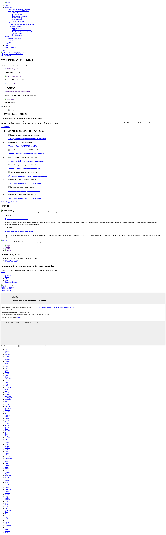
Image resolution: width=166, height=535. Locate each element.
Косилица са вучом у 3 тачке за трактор (25, 198)
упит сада (4, 272)
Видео (10, 40)
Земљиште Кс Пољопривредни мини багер (26, 161)
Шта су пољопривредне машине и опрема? (19, 231)
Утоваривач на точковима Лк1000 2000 (21, 24)
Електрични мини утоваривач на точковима (27, 139)
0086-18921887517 (11, 262)
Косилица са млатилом (19, 16)
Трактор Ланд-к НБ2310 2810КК (19, 9)
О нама (7, 37)
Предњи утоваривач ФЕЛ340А (18, 11)
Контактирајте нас (11, 47)
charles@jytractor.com (11, 260)
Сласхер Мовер (17, 19)
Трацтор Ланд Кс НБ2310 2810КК (22, 146)
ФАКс (7, 45)
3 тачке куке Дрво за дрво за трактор (24, 191)
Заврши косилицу (18, 21)
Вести (7, 43)
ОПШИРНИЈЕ (5, 127)
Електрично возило (14, 26)
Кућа (6, 5)
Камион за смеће (17, 28)
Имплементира (13, 12)
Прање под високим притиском (22, 31)
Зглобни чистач (17, 35)
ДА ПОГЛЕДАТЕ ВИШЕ (9, 202)
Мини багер (12, 23)
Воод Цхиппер (17, 18)
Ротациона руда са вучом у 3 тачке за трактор (27, 176)
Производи (8, 7)
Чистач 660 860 (17, 33)
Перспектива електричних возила (16, 219)
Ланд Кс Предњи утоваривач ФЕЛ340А (25, 168)
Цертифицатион (13, 42)
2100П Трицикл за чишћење (21, 30)
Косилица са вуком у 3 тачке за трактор (25, 183)
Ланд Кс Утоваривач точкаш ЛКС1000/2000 (27, 154)
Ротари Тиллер (17, 14)
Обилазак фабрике (14, 38)
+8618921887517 (6, 289)
